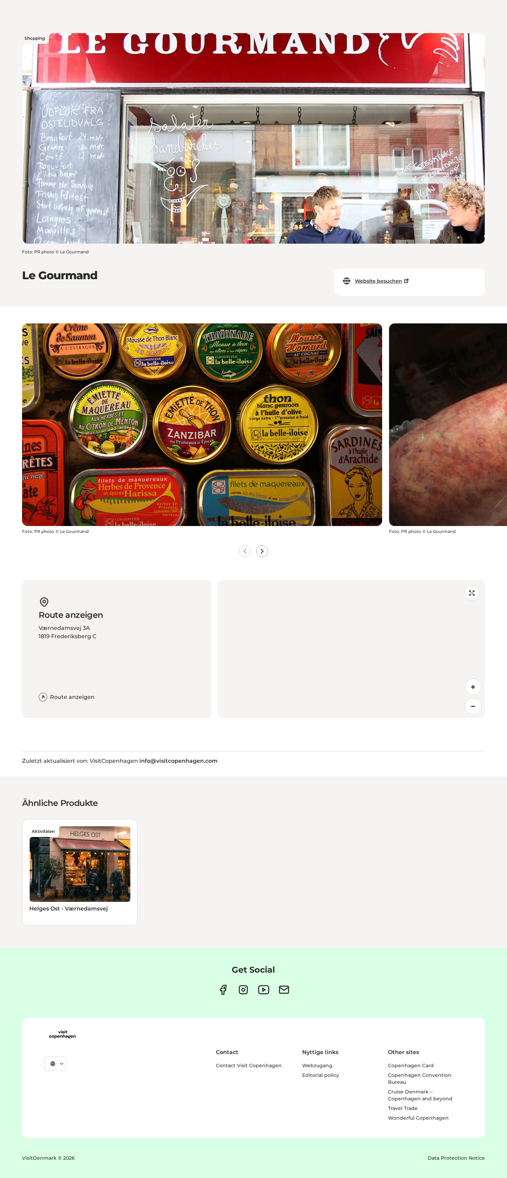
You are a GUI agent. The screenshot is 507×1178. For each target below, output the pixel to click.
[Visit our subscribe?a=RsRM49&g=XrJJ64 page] (284, 990)
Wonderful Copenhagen (418, 1118)
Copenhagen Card (411, 1065)
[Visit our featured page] (264, 990)
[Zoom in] (473, 687)
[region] (351, 649)
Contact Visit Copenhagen (249, 1065)
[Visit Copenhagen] (62, 1034)
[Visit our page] (243, 990)
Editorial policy (320, 1075)
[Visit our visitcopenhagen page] (223, 990)
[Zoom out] (473, 706)
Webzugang (317, 1065)
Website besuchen (378, 281)
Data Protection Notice (456, 1158)
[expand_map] (471, 593)
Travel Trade (403, 1108)
